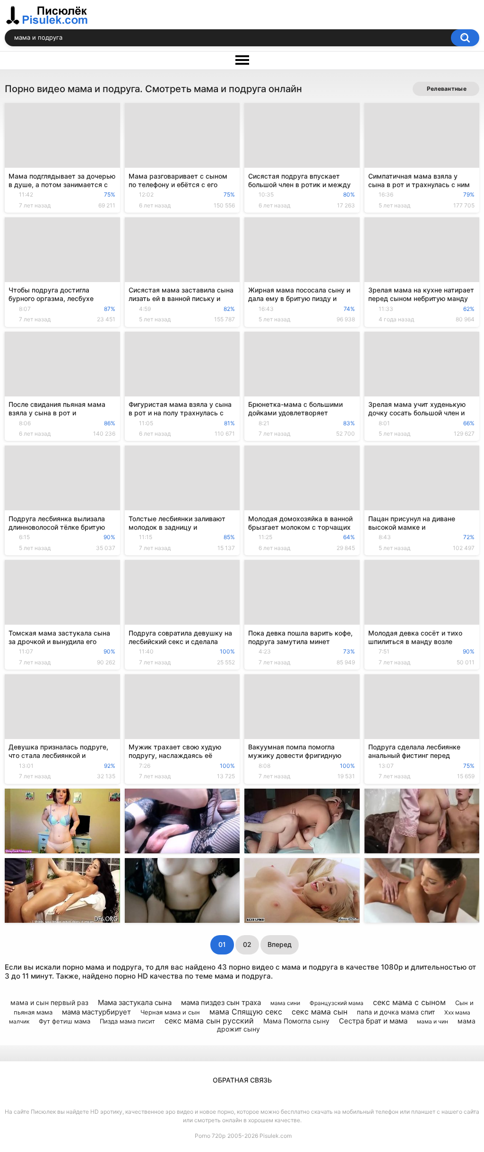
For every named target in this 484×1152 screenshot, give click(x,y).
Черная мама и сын (170, 1012)
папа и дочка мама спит (396, 1012)
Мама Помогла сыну (296, 1021)
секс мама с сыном (409, 1002)
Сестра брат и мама (373, 1020)
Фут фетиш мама (64, 1021)
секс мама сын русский (209, 1020)
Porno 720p (210, 1135)
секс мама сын (319, 1011)
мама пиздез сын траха (221, 1002)
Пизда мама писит (127, 1021)
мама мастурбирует (96, 1011)
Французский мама (336, 1002)
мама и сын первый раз (49, 1002)
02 (247, 944)
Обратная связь (242, 1080)
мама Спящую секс (245, 1011)
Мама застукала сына (135, 1002)
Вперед (280, 944)
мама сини (285, 1002)
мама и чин (432, 1021)
